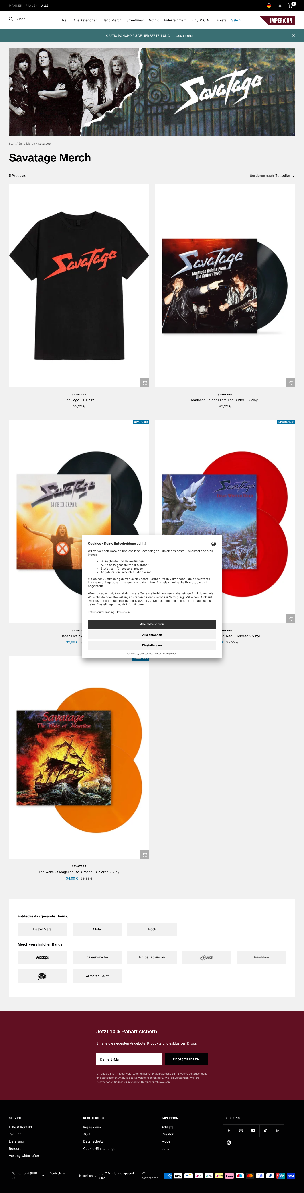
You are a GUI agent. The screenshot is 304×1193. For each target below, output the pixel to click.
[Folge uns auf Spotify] (229, 1143)
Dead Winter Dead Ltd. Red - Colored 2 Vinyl (225, 636)
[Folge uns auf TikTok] (265, 1130)
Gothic (154, 20)
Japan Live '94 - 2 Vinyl (79, 636)
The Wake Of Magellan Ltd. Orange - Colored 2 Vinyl (79, 872)
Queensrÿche (97, 957)
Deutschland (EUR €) (24, 1176)
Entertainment (175, 20)
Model (166, 1141)
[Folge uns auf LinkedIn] (278, 1130)
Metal (97, 929)
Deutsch (55, 1173)
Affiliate (168, 1127)
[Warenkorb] (290, 5)
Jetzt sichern (185, 35)
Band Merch (112, 20)
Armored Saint (97, 976)
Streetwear (135, 20)
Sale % (236, 20)
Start (12, 143)
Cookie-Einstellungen (100, 1148)
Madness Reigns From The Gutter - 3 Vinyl (225, 400)
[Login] (280, 6)
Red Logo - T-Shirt (79, 400)
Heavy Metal (42, 929)
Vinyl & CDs (200, 20)
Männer (15, 5)
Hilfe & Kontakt (20, 1127)
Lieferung (16, 1141)
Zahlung (15, 1134)
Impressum (92, 1127)
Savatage (79, 394)
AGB (86, 1134)
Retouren (16, 1148)
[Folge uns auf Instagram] (241, 1130)
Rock (152, 929)
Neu (65, 20)
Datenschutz (93, 1141)
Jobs (165, 1148)
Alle (45, 5)
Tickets (220, 20)
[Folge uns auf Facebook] (229, 1130)
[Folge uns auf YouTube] (253, 1130)
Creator (168, 1134)
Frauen (32, 5)
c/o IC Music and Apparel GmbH (116, 1176)
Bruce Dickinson (152, 957)
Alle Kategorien (85, 20)
